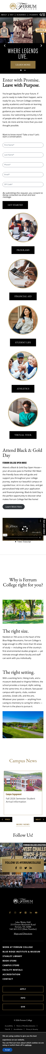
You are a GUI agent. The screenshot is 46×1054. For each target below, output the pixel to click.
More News (23, 824)
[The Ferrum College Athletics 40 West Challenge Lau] (34, 854)
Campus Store (11, 965)
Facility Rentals (13, 970)
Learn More (23, 64)
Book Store (9, 961)
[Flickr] (26, 913)
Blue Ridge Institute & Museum (21, 952)
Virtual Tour (23, 435)
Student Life (23, 342)
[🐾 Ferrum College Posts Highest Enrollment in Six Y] (11, 877)
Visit (12, 15)
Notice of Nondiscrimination (25, 1026)
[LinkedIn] (30, 868)
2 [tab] (27, 70)
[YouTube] (36, 913)
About (4, 15)
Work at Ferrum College (18, 947)
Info (23, 998)
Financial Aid (23, 296)
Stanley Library (12, 956)
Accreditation (11, 974)
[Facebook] (16, 868)
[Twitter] (25, 868)
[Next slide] (41, 45)
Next (39, 819)
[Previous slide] (5, 45)
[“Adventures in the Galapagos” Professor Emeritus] (34, 877)
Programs (23, 250)
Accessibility (9, 1026)
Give (23, 1007)
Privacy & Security (32, 1029)
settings (28, 1045)
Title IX (7, 1029)
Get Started (15, 205)
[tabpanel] (23, 45)
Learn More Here (13, 506)
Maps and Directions (23, 933)
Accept (7, 1050)
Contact (8, 979)
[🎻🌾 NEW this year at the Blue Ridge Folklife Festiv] (11, 854)
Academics (21, 15)
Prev (7, 819)
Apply (23, 989)
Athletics (23, 388)
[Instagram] (20, 868)
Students (33, 15)
